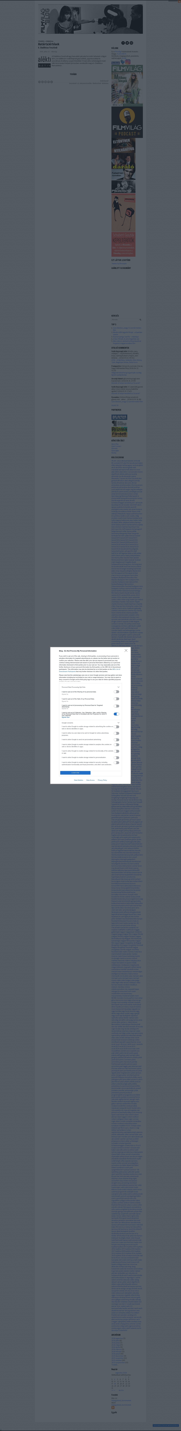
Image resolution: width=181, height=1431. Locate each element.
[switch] (116, 691)
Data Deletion (78, 780)
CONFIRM (75, 773)
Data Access (90, 780)
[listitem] (90, 687)
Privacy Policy (102, 780)
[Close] (127, 651)
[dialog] (90, 715)
